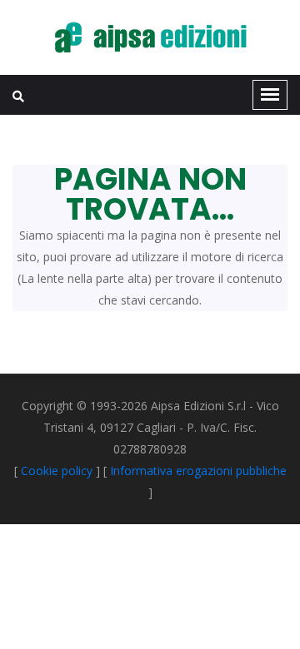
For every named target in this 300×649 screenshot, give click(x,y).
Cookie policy (56, 470)
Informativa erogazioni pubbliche (198, 470)
